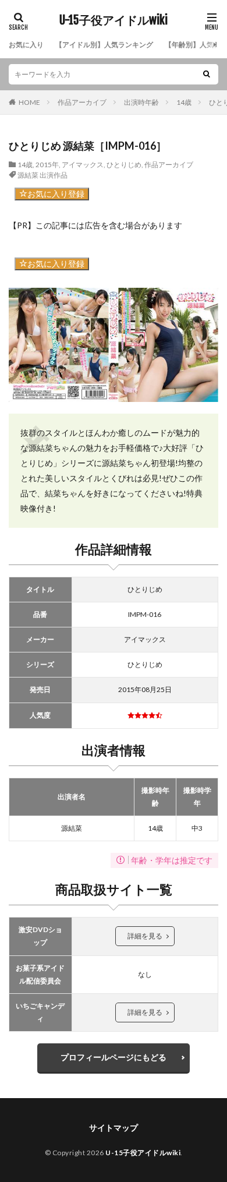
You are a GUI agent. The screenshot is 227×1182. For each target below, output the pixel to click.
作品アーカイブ (82, 102)
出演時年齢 (141, 102)
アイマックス (83, 164)
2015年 (47, 164)
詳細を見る (144, 936)
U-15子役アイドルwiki (113, 20)
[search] (206, 74)
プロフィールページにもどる (113, 1057)
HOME (29, 102)
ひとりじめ (124, 164)
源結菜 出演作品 (42, 175)
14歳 (183, 102)
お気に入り (26, 44)
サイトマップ (113, 1127)
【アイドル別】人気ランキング (104, 44)
